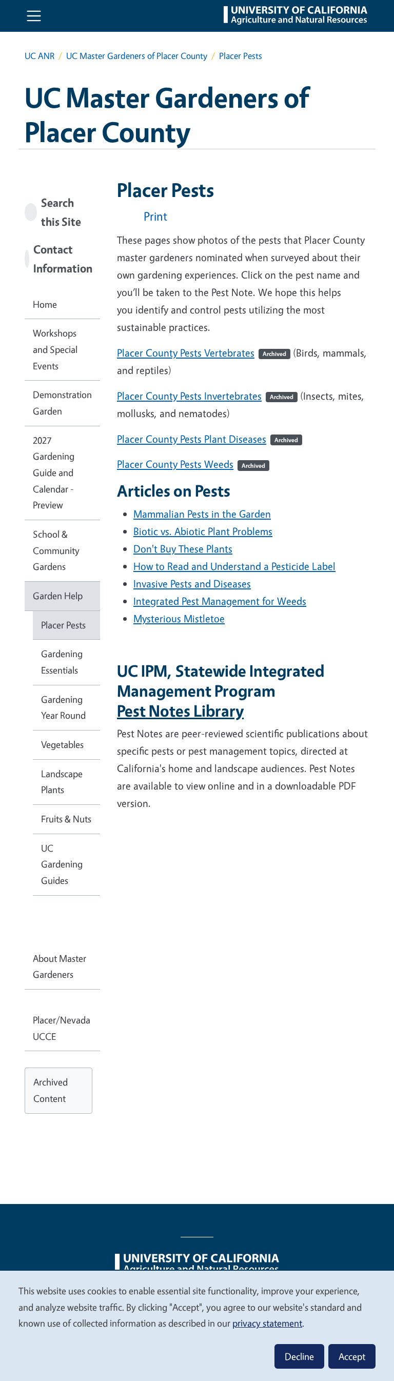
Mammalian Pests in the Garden (202, 513)
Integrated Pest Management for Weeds (219, 601)
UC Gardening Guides (62, 864)
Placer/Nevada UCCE (61, 1028)
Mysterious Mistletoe (179, 618)
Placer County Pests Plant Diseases (207, 438)
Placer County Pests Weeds (191, 464)
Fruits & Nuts (66, 819)
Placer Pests (63, 625)
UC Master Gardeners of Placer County (136, 55)
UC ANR (39, 55)
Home (45, 304)
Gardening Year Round (63, 707)
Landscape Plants (62, 781)
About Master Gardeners (59, 966)
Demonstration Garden (62, 402)
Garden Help (58, 595)
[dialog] (197, 1325)
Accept (352, 1356)
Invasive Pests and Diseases (192, 583)
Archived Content (50, 1090)
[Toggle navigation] (33, 16)
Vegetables (62, 744)
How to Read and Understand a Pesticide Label (234, 566)
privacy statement (267, 1323)
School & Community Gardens (56, 550)
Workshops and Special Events (55, 349)
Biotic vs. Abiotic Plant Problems (202, 531)
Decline (299, 1356)
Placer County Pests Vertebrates (201, 352)
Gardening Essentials (62, 661)
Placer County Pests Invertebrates (205, 395)
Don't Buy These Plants (182, 548)
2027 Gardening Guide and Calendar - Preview (53, 472)
